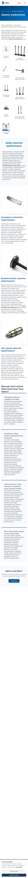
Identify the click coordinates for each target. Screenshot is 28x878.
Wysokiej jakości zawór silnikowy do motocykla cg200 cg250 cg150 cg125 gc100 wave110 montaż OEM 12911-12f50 (6, 76)
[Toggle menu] (24, 2)
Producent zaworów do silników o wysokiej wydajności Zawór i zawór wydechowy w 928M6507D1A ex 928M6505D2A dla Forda (6, 57)
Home (2, 11)
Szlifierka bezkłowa (6, 115)
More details (19, 867)
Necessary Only (14, 871)
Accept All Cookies (14, 875)
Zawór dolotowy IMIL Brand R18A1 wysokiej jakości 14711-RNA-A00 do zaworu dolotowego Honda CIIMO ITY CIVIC (19, 117)
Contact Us (14, 581)
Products (8, 11)
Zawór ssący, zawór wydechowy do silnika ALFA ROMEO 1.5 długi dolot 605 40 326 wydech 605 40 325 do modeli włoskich (19, 78)
